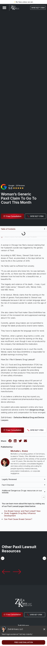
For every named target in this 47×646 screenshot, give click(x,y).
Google (11, 185)
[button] (4, 8)
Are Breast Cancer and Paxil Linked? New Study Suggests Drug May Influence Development (22, 513)
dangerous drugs (36, 410)
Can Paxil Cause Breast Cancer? (18, 519)
